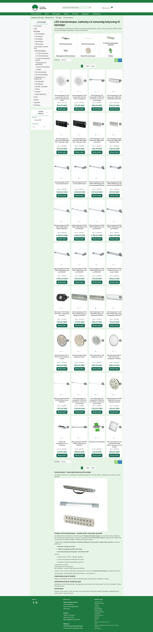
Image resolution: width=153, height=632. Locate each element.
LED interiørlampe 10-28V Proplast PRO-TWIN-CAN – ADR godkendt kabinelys (114, 97)
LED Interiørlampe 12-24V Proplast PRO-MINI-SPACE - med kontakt (97, 140)
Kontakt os (97, 617)
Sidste (93, 66)
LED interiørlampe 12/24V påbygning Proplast (79, 356)
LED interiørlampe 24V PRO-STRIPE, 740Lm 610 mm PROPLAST (79, 443)
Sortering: (57, 60)
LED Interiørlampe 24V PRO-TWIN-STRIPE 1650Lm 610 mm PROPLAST (62, 270)
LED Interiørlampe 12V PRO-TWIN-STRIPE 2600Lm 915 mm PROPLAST (79, 227)
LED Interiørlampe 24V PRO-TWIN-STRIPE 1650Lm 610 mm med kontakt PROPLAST (97, 183)
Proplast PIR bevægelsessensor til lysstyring (62, 443)
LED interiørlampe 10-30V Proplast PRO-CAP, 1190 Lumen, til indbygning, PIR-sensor (61, 98)
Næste (88, 66)
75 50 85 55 (71, 615)
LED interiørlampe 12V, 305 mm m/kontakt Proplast (79, 182)
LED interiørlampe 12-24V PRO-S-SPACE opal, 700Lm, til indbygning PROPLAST (114, 313)
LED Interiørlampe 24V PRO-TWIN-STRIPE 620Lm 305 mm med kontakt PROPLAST (114, 183)
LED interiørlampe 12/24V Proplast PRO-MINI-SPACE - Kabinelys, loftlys (114, 140)
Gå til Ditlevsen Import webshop (73, 626)
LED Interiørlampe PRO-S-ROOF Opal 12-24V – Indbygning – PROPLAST (114, 357)
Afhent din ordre (98, 602)
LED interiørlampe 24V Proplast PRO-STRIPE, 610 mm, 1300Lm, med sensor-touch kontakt (79, 401)
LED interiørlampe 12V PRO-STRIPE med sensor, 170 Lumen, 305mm (114, 270)
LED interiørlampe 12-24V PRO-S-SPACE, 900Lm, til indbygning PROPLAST (79, 313)
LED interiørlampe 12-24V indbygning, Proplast (97, 356)
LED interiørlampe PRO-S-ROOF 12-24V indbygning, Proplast (62, 357)
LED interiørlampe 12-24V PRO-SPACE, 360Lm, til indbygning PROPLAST (97, 313)
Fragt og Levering (99, 615)
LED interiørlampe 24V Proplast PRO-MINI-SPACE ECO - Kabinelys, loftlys (79, 140)
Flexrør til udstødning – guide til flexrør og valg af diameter (106, 626)
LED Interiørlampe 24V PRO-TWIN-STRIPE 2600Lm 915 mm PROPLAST (97, 227)
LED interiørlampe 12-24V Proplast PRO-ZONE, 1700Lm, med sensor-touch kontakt (114, 444)
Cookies (96, 605)
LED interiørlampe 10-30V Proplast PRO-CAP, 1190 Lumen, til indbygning (79, 97)
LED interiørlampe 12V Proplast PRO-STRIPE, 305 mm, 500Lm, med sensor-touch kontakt (96, 98)
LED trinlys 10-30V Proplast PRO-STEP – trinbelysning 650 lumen (62, 313)
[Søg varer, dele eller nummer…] (89, 7)
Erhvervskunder (98, 610)
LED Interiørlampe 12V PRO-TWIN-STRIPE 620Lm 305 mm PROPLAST (79, 270)
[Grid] (116, 60)
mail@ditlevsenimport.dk (73, 619)
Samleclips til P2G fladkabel (97, 441)
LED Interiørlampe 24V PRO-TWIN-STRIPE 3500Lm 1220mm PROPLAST (62, 227)
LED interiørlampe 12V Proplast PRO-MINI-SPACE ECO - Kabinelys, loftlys (62, 140)
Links (96, 623)
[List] (120, 60)
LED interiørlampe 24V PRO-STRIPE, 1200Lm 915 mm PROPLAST (62, 400)
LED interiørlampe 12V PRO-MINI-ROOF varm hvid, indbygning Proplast (114, 400)
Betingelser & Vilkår (99, 603)
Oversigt (97, 618)
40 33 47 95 (70, 617)
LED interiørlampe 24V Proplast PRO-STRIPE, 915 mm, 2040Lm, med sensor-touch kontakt (96, 401)
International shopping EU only (102, 622)
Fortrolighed (97, 613)
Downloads (97, 607)
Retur (96, 620)
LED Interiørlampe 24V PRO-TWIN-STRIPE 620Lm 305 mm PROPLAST (97, 270)
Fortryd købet (98, 628)
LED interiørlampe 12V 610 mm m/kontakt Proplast (62, 182)
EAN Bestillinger (98, 608)
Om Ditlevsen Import (99, 612)
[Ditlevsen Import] (39, 7)
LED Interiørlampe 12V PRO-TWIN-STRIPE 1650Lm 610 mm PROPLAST (114, 227)
